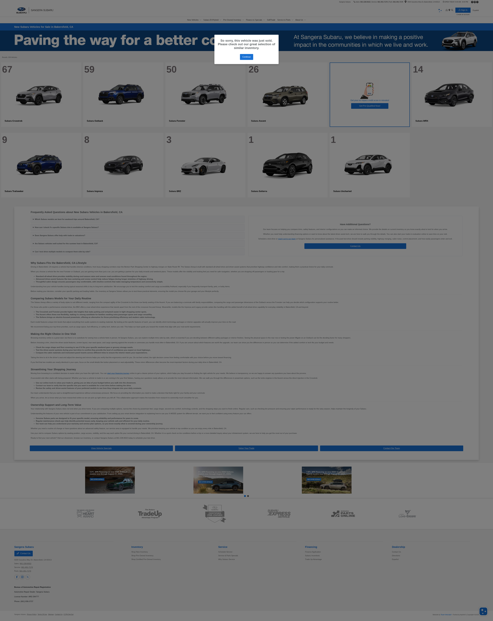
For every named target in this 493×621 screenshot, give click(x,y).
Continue (246, 57)
